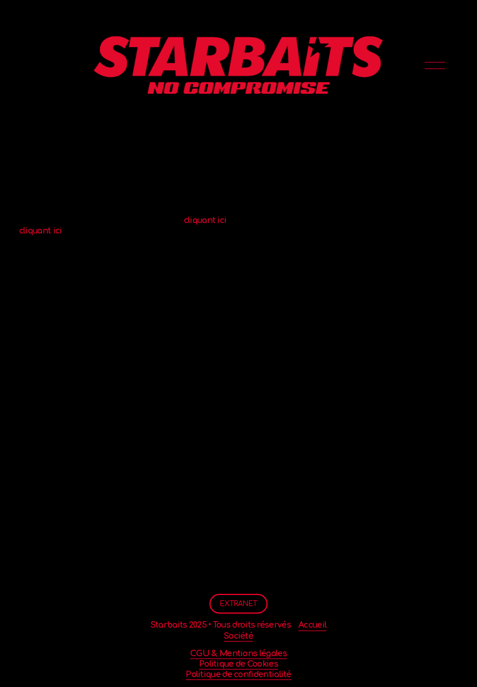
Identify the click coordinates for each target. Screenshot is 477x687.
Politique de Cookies (238, 664)
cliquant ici (205, 220)
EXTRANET (238, 604)
